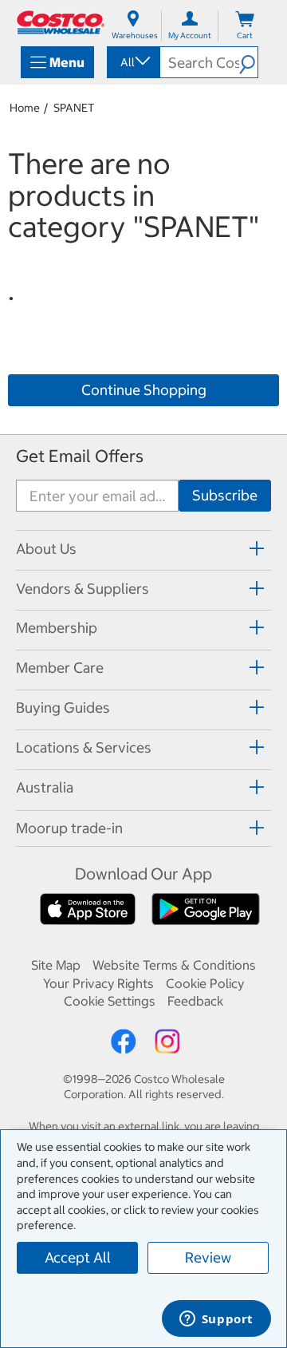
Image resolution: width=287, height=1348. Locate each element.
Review (208, 1257)
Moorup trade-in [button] (69, 828)
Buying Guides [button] (63, 707)
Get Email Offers (80, 456)
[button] (248, 62)
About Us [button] (46, 549)
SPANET (73, 108)
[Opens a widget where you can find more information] (216, 1320)
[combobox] (132, 62)
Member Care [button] (60, 667)
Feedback (195, 1001)
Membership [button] (56, 628)
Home (25, 108)
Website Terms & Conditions (174, 965)
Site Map (56, 965)
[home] (60, 22)
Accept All (78, 1257)
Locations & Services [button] (83, 747)
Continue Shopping (143, 390)
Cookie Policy (205, 983)
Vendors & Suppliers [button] (82, 588)
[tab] (143, 548)
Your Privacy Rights (98, 983)
